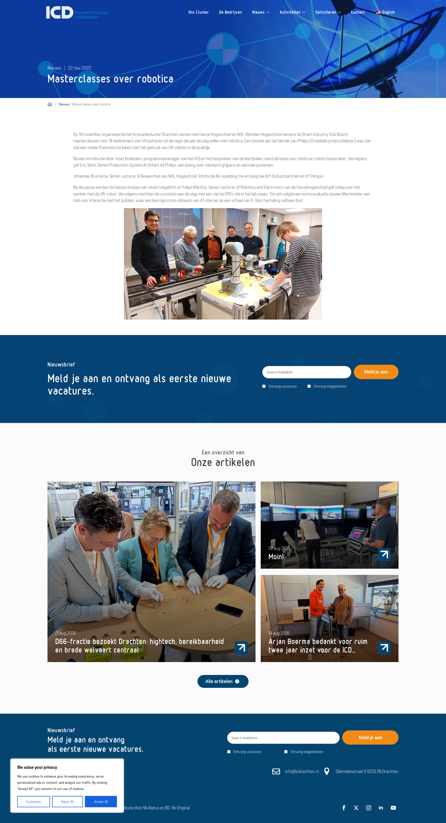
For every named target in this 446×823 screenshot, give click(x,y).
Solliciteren (325, 12)
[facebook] (344, 808)
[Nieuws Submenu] (269, 12)
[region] (67, 786)
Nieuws (258, 12)
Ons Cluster (198, 12)
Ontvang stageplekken (330, 386)
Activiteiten (290, 12)
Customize (33, 802)
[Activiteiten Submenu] (305, 12)
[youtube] (393, 808)
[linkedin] (381, 808)
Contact (358, 12)
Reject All (67, 802)
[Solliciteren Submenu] (341, 12)
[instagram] (368, 808)
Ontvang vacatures (282, 386)
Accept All (101, 802)
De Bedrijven (230, 12)
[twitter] (356, 808)
